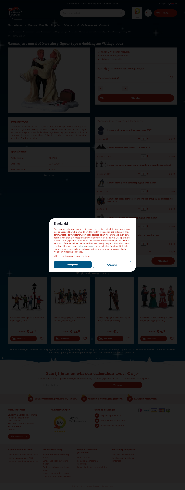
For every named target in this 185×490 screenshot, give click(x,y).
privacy (81, 246)
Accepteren (72, 264)
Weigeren (112, 265)
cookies (91, 246)
